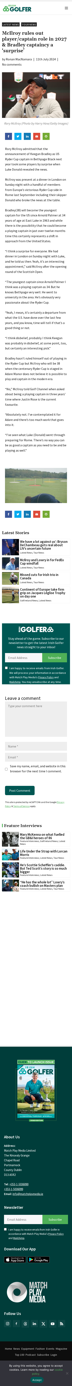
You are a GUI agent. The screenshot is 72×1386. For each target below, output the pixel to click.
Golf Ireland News (29, 600)
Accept (37, 1380)
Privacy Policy (46, 677)
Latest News (11, 24)
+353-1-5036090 (18, 1184)
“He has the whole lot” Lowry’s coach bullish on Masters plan (42, 884)
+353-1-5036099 (13, 1189)
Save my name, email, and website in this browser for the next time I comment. (38, 768)
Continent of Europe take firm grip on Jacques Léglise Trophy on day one (42, 593)
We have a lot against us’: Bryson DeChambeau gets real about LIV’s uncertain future (44, 545)
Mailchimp (15, 682)
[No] (67, 1373)
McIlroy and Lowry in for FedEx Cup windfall (42, 562)
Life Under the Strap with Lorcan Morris (43, 853)
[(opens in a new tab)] (36, 1090)
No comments (12, 64)
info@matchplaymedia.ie (28, 1194)
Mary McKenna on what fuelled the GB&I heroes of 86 (42, 836)
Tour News (29, 24)
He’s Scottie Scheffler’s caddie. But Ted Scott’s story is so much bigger (43, 868)
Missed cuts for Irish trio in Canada (39, 576)
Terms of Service (21, 806)
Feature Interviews (29, 841)
